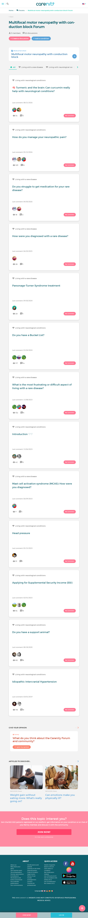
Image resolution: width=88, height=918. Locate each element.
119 (16, 710)
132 (16, 413)
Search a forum (49, 867)
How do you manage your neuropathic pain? (39, 137)
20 (16, 314)
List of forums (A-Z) (50, 876)
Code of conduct (32, 872)
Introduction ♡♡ (22, 434)
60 (16, 660)
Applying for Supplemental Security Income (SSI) (42, 582)
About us (13, 865)
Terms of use (31, 876)
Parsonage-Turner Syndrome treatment (36, 285)
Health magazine (49, 865)
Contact (29, 881)
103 (16, 165)
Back (11, 17)
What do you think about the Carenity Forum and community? (41, 740)
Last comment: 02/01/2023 (22, 598)
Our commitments (17, 885)
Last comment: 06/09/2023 (22, 499)
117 (16, 363)
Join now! (44, 832)
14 (24, 363)
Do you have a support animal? (31, 632)
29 (16, 264)
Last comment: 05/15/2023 (22, 548)
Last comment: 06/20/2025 (22, 251)
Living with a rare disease (32, 67)
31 (16, 561)
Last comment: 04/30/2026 (22, 202)
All (14, 67)
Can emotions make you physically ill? (60, 796)
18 (16, 215)
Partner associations (17, 874)
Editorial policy (32, 870)
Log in (61, 915)
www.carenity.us (21, 898)
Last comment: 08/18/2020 (22, 647)
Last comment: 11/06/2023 (22, 449)
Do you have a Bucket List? (28, 335)
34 (16, 116)
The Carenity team (16, 870)
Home (11, 10)
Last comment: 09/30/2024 (22, 301)
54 (16, 611)
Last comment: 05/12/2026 (22, 152)
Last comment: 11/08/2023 (22, 400)
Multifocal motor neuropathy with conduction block (39, 55)
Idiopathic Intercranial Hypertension (34, 681)
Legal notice (31, 874)
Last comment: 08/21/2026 (22, 102)
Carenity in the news (33, 868)
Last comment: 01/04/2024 (22, 350)
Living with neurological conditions (64, 67)
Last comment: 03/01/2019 (22, 697)
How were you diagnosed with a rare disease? (40, 236)
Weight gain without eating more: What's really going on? (26, 798)
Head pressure (21, 533)
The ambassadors (16, 872)
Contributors (15, 876)
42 (16, 462)
